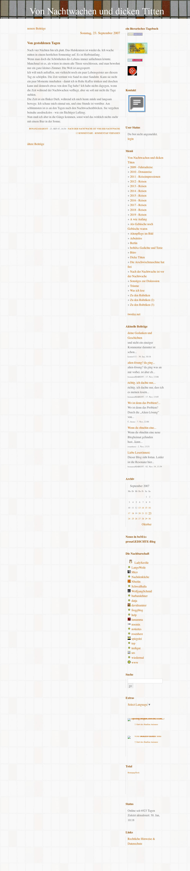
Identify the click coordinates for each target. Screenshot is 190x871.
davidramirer (139, 605)
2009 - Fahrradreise (141, 167)
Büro (133, 252)
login (131, 139)
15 (146, 507)
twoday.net (134, 314)
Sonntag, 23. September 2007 (100, 33)
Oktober (146, 524)
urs (133, 653)
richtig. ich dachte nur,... (142, 382)
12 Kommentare (84, 133)
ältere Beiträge (35, 144)
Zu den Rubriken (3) (142, 305)
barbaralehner (140, 596)
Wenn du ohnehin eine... (142, 427)
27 (139, 518)
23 (149, 513)
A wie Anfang (138, 219)
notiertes (136, 629)
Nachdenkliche (140, 577)
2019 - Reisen (138, 214)
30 (149, 518)
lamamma (137, 619)
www (135, 662)
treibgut (136, 648)
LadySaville (142, 562)
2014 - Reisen (138, 191)
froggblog (137, 610)
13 (139, 507)
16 (149, 507)
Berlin (133, 243)
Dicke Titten (137, 257)
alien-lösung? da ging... (141, 362)
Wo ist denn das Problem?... (144, 403)
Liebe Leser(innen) (139, 452)
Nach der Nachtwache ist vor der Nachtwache (94, 128)
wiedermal (138, 657)
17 (129, 513)
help (134, 615)
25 (133, 518)
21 (143, 513)
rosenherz (137, 634)
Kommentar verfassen (107, 133)
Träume (134, 286)
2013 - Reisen (138, 186)
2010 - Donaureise (141, 172)
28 (143, 518)
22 (146, 513)
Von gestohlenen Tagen (43, 42)
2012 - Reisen (138, 181)
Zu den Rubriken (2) (142, 300)
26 (136, 518)
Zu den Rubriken (140, 295)
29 (146, 518)
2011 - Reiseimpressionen (145, 176)
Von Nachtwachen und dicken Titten (97, 10)
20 (139, 513)
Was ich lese (137, 290)
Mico (135, 572)
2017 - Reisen (138, 205)
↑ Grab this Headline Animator (146, 724)
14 (143, 507)
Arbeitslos (136, 238)
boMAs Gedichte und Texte (146, 248)
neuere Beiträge (36, 28)
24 (129, 518)
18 (133, 513)
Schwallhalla (139, 586)
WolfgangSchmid (142, 591)
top (133, 643)
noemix (136, 624)
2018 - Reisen (138, 210)
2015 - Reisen (138, 195)
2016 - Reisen (138, 200)
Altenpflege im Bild (141, 233)
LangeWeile (139, 567)
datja (134, 600)
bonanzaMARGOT (38, 128)
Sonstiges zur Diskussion (144, 281)
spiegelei (137, 639)
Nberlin (136, 581)
